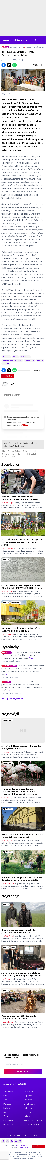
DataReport (29, 1104)
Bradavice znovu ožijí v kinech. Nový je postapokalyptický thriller (19, 931)
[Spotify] (11, 1141)
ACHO (15, 357)
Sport (5, 1112)
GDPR (5, 1135)
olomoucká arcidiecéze (12, 360)
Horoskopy (8, 1124)
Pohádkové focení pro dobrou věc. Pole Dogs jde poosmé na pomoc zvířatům (21, 878)
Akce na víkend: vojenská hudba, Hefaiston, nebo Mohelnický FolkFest (20, 498)
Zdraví (6, 1116)
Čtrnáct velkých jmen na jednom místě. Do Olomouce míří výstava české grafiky (21, 586)
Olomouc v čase (31, 1124)
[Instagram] (7, 1141)
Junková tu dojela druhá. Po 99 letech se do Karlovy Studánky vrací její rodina (21, 974)
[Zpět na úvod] (14, 40)
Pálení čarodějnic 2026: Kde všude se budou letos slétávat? (18, 1017)
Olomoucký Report (17, 47)
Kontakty (28, 1135)
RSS (35, 1135)
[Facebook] (3, 1141)
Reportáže (28, 1096)
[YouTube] (16, 1141)
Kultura (28, 47)
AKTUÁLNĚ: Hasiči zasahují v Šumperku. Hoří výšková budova (21, 747)
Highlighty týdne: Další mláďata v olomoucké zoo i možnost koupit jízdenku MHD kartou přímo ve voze (19, 791)
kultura (40, 360)
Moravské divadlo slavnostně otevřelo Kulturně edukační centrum (20, 629)
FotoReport (29, 1108)
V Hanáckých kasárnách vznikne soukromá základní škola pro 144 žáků (22, 835)
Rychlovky (10, 647)
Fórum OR (28, 1100)
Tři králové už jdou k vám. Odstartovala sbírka (39, 47)
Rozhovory (29, 1092)
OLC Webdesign (22, 1147)
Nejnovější (10, 714)
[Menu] (41, 40)
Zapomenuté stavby (33, 1120)
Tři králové (24, 357)
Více (31, 658)
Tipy (5, 1100)
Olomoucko (29, 360)
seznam (6, 364)
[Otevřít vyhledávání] (36, 40)
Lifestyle (28, 1112)
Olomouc (6, 357)
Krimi (5, 1096)
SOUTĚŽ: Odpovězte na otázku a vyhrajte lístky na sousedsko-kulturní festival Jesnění (22, 542)
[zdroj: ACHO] (23, 80)
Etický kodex (15, 1135)
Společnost (8, 1092)
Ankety (27, 1116)
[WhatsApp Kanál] (20, 1141)
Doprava (7, 1104)
